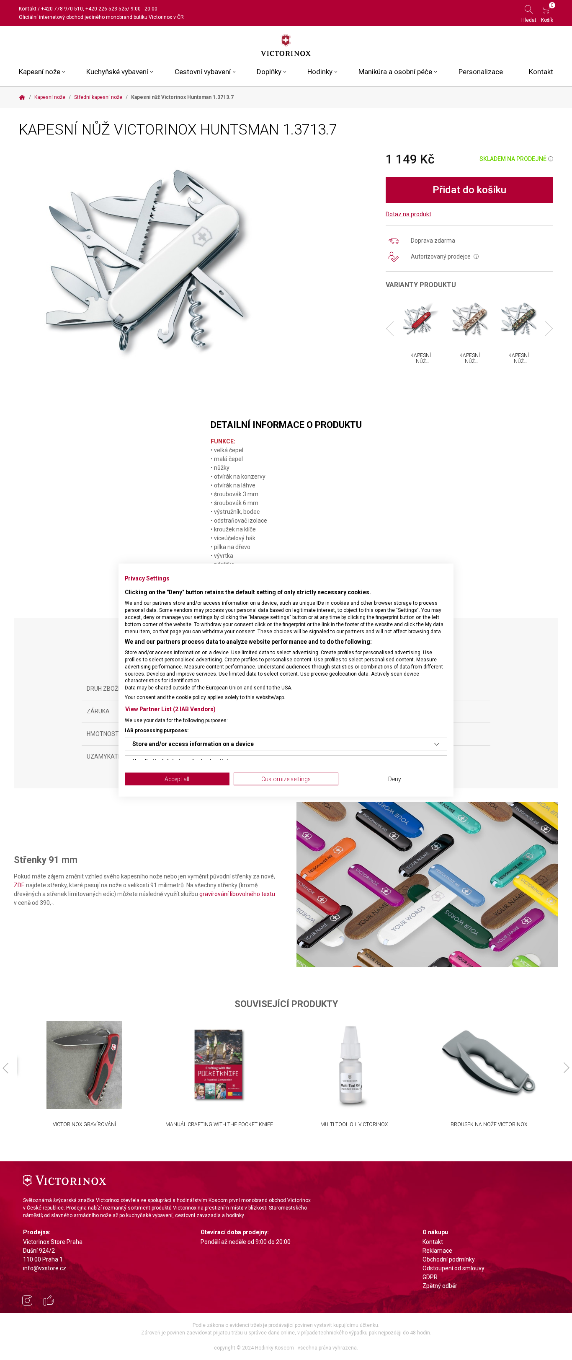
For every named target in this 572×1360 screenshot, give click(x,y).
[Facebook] (48, 1301)
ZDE (19, 885)
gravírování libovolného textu (237, 894)
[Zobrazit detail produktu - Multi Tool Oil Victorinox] (354, 1065)
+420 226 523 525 (106, 9)
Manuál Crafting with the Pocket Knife (219, 1124)
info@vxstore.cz (44, 1268)
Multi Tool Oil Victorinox (354, 1124)
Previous (393, 328)
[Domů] (22, 97)
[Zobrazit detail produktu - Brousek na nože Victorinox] (488, 1065)
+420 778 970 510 (62, 9)
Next (545, 328)
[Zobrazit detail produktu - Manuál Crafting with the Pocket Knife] (219, 1065)
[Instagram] (27, 1301)
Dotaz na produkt (408, 214)
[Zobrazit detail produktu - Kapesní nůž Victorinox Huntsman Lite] (420, 319)
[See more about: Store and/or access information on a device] (436, 744)
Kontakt (27, 9)
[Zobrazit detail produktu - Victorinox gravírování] (84, 1065)
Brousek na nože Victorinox (489, 1124)
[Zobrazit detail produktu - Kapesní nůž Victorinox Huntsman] (469, 319)
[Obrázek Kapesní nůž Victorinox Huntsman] (146, 264)
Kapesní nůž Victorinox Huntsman (472, 364)
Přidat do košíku (469, 190)
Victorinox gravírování (84, 1124)
